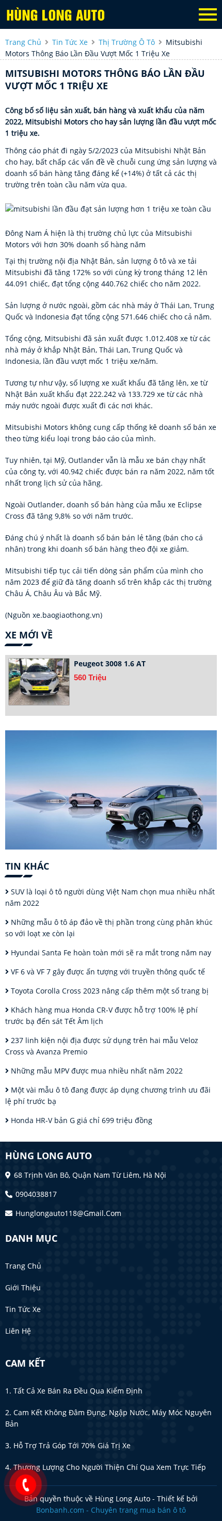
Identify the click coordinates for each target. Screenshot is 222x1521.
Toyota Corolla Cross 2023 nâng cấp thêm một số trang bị (109, 991)
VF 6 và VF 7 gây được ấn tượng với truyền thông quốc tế (107, 971)
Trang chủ (23, 1266)
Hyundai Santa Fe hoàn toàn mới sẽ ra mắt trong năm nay (110, 952)
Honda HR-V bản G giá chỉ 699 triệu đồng (80, 1120)
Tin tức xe (23, 1309)
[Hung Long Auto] (62, 14)
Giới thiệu (23, 1287)
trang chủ (23, 42)
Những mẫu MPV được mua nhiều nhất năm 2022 (96, 1071)
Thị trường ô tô (127, 42)
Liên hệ (18, 1331)
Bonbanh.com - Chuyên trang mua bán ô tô (111, 1510)
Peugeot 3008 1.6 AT (110, 663)
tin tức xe (70, 42)
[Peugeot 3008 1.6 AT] (39, 682)
